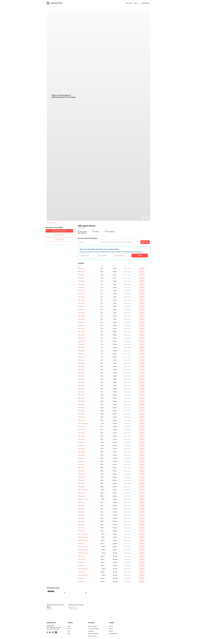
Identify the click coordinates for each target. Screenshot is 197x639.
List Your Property (113, 633)
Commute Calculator (93, 628)
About (68, 626)
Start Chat (145, 242)
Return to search (51, 222)
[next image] (147, 218)
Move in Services (92, 636)
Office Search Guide (93, 633)
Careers (111, 628)
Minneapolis (81, 227)
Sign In (136, 3)
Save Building (59, 239)
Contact (111, 626)
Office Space (81, 268)
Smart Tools (129, 3)
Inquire (142, 268)
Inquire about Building (59, 230)
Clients (69, 628)
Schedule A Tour (59, 235)
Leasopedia (91, 631)
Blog (68, 633)
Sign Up (140, 255)
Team (68, 631)
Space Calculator (92, 626)
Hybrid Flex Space (83, 423)
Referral (111, 631)
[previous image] (143, 218)
